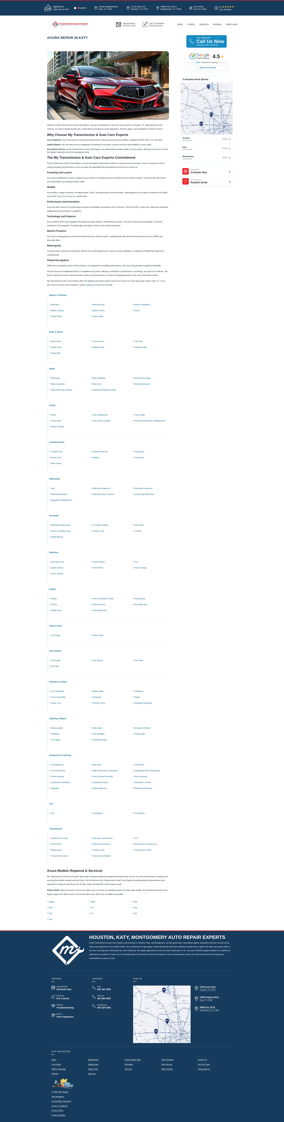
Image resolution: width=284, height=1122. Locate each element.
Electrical (53, 552)
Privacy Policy (57, 1110)
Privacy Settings (58, 1115)
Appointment (58, 6)
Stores (191, 24)
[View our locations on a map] (162, 1014)
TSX (135, 913)
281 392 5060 (187, 149)
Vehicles (54, 1074)
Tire (51, 804)
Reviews (217, 24)
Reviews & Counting (206, 62)
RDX (51, 907)
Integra (51, 902)
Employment (93, 1064)
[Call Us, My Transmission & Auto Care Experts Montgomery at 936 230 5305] (110, 1006)
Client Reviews (167, 1060)
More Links (231, 24)
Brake (52, 368)
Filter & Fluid (55, 626)
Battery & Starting (57, 295)
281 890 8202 (187, 140)
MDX (93, 902)
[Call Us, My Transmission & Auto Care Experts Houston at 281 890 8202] (110, 997)
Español (82, 8)
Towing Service (204, 1069)
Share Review (167, 1069)
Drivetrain (54, 515)
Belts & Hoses (56, 332)
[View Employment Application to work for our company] (197, 8)
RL (92, 907)
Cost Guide (56, 1064)
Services (204, 24)
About (53, 1060)
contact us (90, 285)
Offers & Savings (58, 1069)
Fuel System (55, 651)
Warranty (92, 1074)
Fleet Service (166, 1064)
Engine (52, 589)
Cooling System (56, 442)
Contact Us (202, 1060)
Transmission (55, 829)
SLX (50, 913)
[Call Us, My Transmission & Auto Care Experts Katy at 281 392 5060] (110, 988)
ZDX (50, 919)
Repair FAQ (93, 1069)
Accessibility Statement (61, 1101)
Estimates (129, 1064)
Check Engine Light (133, 1060)
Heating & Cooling (58, 682)
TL (92, 913)
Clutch (52, 405)
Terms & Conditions (59, 1106)
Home (180, 24)
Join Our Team (204, 1064)
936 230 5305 (187, 159)
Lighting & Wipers (57, 718)
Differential (54, 479)
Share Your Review (208, 68)
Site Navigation (57, 1096)
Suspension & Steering (60, 755)
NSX (135, 902)
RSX (135, 907)
